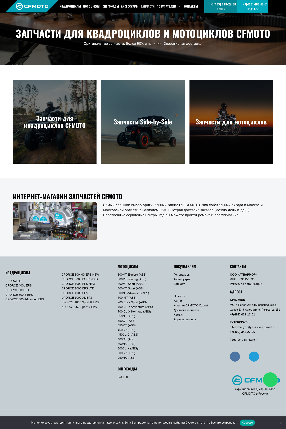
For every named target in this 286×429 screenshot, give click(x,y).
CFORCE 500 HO (17, 290)
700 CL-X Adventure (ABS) (135, 307)
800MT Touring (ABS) (132, 279)
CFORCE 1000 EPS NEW (78, 283)
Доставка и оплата (186, 310)
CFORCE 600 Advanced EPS (24, 299)
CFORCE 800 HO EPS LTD (80, 279)
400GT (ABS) (126, 339)
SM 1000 (124, 377)
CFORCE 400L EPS (18, 285)
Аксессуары (182, 279)
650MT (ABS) (127, 325)
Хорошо (247, 422)
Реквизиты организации (246, 283)
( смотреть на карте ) (243, 339)
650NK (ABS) (126, 316)
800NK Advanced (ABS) (133, 293)
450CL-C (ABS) (128, 334)
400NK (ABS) (126, 343)
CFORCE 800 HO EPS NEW (80, 274)
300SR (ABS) (126, 353)
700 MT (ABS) (127, 297)
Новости (179, 296)
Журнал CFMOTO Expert (191, 305)
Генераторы (182, 274)
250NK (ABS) (126, 357)
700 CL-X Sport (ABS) (132, 302)
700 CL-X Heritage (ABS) (134, 311)
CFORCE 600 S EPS (19, 294)
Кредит (178, 314)
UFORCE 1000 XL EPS (77, 297)
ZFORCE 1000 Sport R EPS (80, 302)
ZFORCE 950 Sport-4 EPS (79, 307)
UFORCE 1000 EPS (75, 293)
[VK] (235, 356)
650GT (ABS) (126, 320)
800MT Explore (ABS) (132, 274)
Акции (178, 300)
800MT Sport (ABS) (131, 283)
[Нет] (281, 423)
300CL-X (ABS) (128, 348)
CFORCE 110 (14, 281)
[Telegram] (254, 356)
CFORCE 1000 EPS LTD (78, 288)
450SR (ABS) (126, 330)
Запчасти (180, 283)
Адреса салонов (185, 319)
